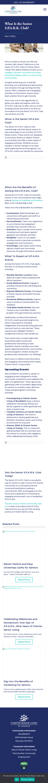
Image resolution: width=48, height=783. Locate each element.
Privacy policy (27, 779)
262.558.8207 (24, 734)
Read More (24, 579)
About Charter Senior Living (24, 750)
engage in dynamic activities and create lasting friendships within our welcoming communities (23, 75)
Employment (24, 757)
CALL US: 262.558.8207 (24, 2)
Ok (17, 779)
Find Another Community (24, 753)
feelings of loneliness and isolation (27, 200)
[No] (45, 778)
